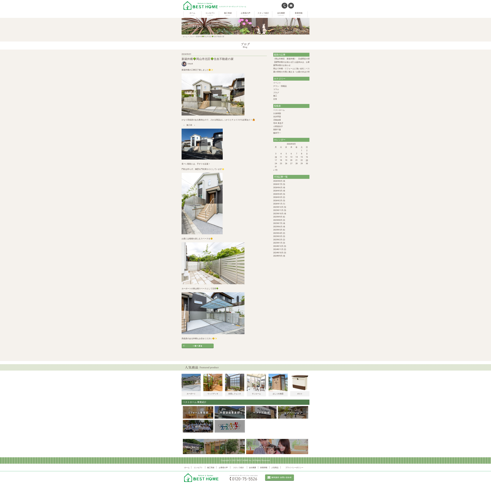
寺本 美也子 (278, 123)
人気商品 (274, 467)
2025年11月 (278, 210)
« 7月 (275, 170)
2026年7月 (277, 184)
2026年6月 (277, 187)
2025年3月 (277, 236)
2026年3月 (277, 197)
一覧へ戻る (198, 345)
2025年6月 (277, 226)
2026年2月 (277, 200)
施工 (275, 96)
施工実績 (210, 467)
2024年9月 (277, 256)
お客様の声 (223, 467)
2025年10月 (278, 213)
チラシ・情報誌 (280, 86)
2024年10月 (278, 253)
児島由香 (277, 120)
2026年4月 (277, 194)
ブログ (191, 37)
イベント (277, 83)
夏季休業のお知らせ (282, 65)
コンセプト (198, 467)
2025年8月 (277, 220)
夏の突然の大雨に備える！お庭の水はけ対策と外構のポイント (300, 72)
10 (276, 157)
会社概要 (252, 467)
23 (307, 160)
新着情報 (263, 467)
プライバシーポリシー (294, 467)
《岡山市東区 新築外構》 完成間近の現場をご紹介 (296, 59)
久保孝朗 (277, 113)
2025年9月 (277, 217)
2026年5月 (277, 191)
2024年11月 (278, 249)
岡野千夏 (277, 130)
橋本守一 (277, 133)
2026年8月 (277, 181)
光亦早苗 (277, 116)
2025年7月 (277, 223)
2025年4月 (277, 233)
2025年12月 (278, 207)
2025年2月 (277, 239)
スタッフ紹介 (238, 467)
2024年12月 (278, 246)
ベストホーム (279, 110)
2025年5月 (277, 230)
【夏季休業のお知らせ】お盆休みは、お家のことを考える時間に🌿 (302, 62)
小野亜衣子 (278, 126)
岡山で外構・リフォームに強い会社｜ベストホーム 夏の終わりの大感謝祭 (305, 68)
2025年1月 (277, 243)
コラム (276, 89)
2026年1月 (277, 204)
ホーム (192, 13)
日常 (275, 99)
